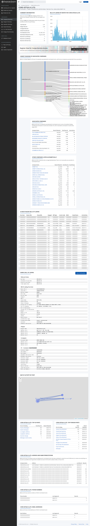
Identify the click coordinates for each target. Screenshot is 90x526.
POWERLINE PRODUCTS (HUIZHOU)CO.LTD (79, 94)
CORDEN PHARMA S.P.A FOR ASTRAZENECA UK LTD (42, 199)
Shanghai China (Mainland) (61, 442)
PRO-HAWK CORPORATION (75, 103)
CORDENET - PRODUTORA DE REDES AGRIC (41, 203)
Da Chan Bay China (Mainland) (62, 444)
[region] (8, 265)
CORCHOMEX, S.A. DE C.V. (37, 180)
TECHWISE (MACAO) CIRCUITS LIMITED (78, 107)
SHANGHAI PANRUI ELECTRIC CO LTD (77, 115)
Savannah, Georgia (24, 435)
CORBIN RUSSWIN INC (36, 171)
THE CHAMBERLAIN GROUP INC (52, 71)
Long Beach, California (24, 433)
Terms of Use (81, 524)
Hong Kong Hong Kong (61, 431)
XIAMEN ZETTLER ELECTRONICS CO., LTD (78, 108)
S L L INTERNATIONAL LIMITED (76, 101)
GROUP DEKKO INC (50, 100)
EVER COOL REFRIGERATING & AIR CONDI (78, 105)
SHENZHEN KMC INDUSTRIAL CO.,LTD (78, 72)
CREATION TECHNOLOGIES (51, 97)
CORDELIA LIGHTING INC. (37, 195)
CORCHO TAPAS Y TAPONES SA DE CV (40, 179)
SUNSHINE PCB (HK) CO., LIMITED (77, 107)
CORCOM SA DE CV (36, 183)
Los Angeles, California (25, 431)
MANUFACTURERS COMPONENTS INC (78, 115)
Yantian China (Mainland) (61, 429)
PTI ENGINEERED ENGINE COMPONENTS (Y (79, 109)
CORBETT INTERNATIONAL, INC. (38, 168)
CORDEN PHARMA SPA (37, 201)
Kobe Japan (58, 448)
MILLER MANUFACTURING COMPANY (78, 88)
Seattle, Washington (24, 429)
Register (86, 1)
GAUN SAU (72, 100)
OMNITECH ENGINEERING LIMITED (77, 110)
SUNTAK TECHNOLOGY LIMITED (76, 106)
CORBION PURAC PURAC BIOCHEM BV (40, 172)
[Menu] (18, 2)
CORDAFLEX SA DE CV (36, 189)
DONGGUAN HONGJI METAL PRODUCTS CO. (79, 113)
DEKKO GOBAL (49, 101)
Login (80, 2)
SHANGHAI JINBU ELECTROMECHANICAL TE (79, 96)
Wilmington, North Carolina (26, 437)
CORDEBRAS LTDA (36, 193)
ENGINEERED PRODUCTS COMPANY (53, 96)
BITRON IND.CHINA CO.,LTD (75, 112)
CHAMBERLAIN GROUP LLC (38, 150)
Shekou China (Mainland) (61, 437)
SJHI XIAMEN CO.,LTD (74, 111)
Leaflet (75, 418)
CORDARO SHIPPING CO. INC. (38, 191)
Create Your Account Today (79, 49)
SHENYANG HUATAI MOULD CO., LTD (77, 111)
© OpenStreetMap (80, 418)
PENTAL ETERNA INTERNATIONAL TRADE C (78, 77)
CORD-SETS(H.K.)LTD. (26, 79)
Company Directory (25, 5)
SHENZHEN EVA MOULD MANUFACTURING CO (79, 65)
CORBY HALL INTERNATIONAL (38, 175)
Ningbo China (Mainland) (61, 435)
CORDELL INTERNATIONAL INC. (38, 197)
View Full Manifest (81, 273)
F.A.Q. (87, 524)
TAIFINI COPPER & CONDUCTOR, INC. (77, 91)
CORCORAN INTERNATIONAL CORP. (39, 184)
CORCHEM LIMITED (36, 176)
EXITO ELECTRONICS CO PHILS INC (77, 85)
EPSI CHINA (72, 102)
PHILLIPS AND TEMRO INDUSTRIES (53, 99)
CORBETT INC (35, 167)
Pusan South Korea (60, 446)
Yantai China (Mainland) (61, 433)
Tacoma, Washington (24, 427)
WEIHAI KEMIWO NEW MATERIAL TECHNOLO (79, 98)
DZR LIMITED (72, 104)
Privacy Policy (74, 524)
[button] (20, 379)
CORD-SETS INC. (49, 86)
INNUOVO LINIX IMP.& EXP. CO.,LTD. (77, 82)
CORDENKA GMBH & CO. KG (38, 205)
